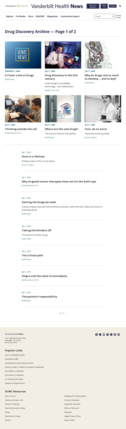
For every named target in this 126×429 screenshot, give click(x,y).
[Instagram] (107, 334)
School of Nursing (12, 404)
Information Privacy (13, 416)
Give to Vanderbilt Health (15, 355)
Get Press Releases (93, 6)
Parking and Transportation (75, 396)
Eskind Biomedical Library (15, 408)
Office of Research (71, 408)
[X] (111, 334)
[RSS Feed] (96, 334)
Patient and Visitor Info (14, 400)
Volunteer (68, 412)
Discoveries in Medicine (14, 375)
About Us (104, 6)
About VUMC (69, 420)
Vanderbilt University (72, 404)
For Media (21, 16)
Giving (7, 412)
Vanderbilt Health (11, 359)
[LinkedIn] (115, 334)
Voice (30, 16)
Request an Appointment (15, 383)
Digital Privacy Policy (72, 416)
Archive (112, 6)
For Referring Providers (14, 379)
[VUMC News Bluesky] (118, 334)
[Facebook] (100, 334)
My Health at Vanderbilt (14, 371)
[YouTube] (104, 334)
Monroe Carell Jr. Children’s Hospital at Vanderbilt (24, 367)
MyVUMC (40, 16)
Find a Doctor (10, 396)
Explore (9, 16)
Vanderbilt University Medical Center (19, 363)
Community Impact (70, 16)
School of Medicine (71, 400)
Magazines (52, 16)
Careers (8, 420)
